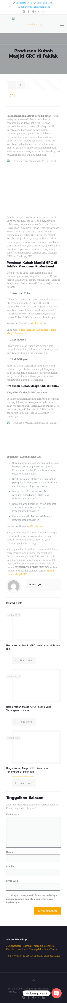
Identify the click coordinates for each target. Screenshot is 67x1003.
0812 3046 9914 (24, 2)
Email (10, 866)
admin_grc (35, 584)
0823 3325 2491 (45, 2)
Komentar (12, 814)
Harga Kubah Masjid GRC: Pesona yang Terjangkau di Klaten (29, 708)
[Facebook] (29, 11)
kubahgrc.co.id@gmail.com (35, 6)
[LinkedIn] (43, 11)
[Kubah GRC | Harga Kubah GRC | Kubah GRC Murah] (33, 24)
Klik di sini (38, 323)
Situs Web (12, 880)
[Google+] (34, 11)
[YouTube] (38, 11)
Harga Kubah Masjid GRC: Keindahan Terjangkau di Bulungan (27, 769)
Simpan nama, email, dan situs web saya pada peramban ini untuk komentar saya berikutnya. (31, 899)
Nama (10, 852)
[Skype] (24, 11)
